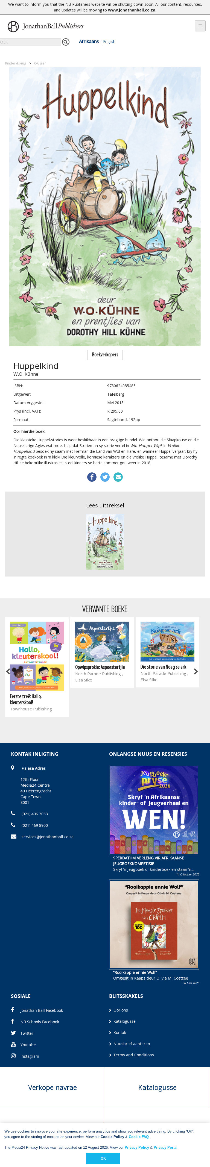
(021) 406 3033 (34, 813)
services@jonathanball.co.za (48, 836)
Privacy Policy (137, 1147)
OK (103, 1158)
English (109, 41)
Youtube (28, 1044)
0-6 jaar (40, 63)
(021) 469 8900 (34, 825)
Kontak (119, 1032)
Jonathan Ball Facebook (42, 1010)
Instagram (30, 1056)
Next (195, 672)
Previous (8, 672)
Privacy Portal (165, 1147)
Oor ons (120, 1010)
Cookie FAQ (139, 1137)
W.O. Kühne (25, 374)
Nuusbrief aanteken (131, 1043)
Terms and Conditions (133, 1054)
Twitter (27, 1033)
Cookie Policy (112, 1137)
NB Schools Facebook (40, 1021)
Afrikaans (89, 41)
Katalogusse (124, 1021)
